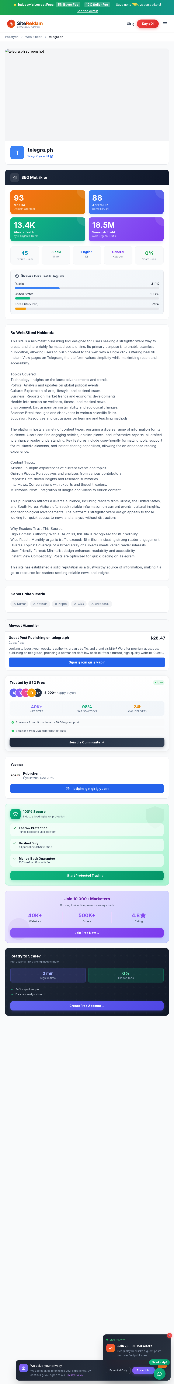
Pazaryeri (11, 37)
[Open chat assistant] (160, 1374)
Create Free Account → (87, 1006)
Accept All (143, 1370)
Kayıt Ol (148, 23)
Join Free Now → (87, 933)
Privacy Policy (74, 1375)
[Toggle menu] (165, 24)
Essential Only (118, 1370)
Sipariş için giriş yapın (87, 662)
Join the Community (84, 742)
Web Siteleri (33, 37)
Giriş (130, 24)
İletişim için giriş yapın (90, 788)
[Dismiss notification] (169, 1335)
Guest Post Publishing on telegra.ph (39, 637)
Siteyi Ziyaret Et (38, 156)
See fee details (87, 11)
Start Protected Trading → (87, 875)
